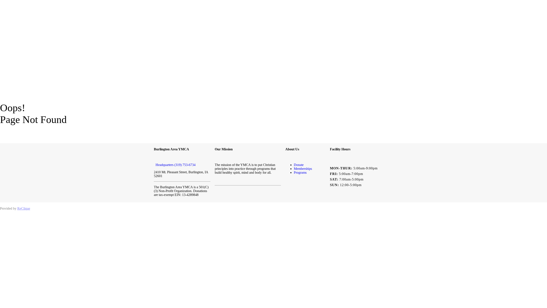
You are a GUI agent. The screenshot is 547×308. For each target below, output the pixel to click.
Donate (299, 165)
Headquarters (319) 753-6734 (175, 165)
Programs (300, 172)
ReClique (23, 208)
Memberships (303, 168)
